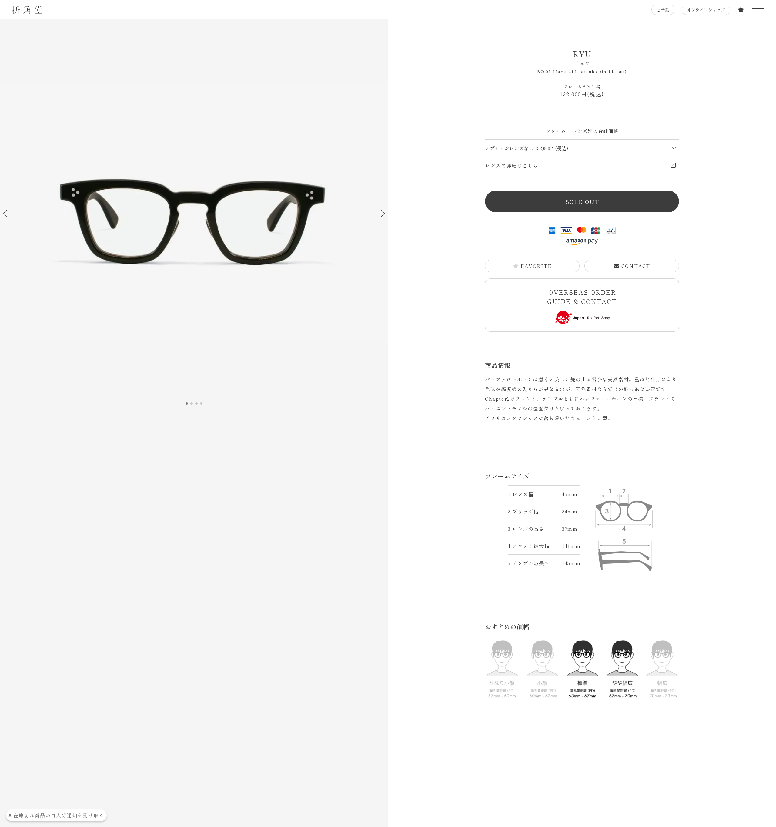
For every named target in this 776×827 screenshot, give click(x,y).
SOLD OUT (582, 201)
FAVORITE (536, 266)
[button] (382, 213)
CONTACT (635, 266)
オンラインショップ (706, 10)
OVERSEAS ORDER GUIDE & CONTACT (582, 297)
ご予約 (663, 10)
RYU (582, 57)
